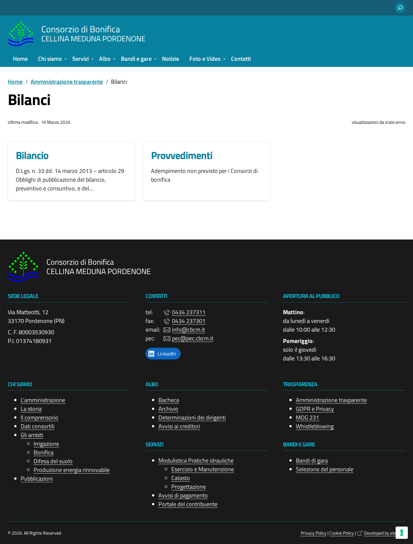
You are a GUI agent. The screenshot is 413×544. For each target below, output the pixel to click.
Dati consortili (38, 426)
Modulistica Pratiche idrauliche (196, 460)
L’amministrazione (43, 400)
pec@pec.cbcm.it (192, 338)
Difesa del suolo (53, 461)
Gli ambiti (32, 435)
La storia (31, 408)
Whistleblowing (315, 426)
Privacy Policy (314, 532)
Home (15, 81)
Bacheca (168, 400)
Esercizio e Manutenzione (202, 469)
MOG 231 (307, 417)
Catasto (180, 478)
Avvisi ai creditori (179, 426)
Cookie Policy (341, 532)
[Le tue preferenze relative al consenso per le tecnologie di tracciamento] (402, 533)
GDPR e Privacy (315, 408)
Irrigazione (46, 443)
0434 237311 (189, 312)
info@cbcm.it (188, 329)
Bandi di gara (312, 460)
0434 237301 (189, 320)
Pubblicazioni (37, 478)
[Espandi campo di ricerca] (400, 8)
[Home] (21, 34)
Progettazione (188, 486)
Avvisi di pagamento (183, 495)
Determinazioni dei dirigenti (192, 417)
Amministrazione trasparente (67, 81)
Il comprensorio (39, 417)
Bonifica (44, 452)
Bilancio (32, 155)
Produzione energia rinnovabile (72, 469)
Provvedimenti (181, 155)
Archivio (168, 408)
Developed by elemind (384, 532)
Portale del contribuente (187, 504)
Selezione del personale (324, 469)
